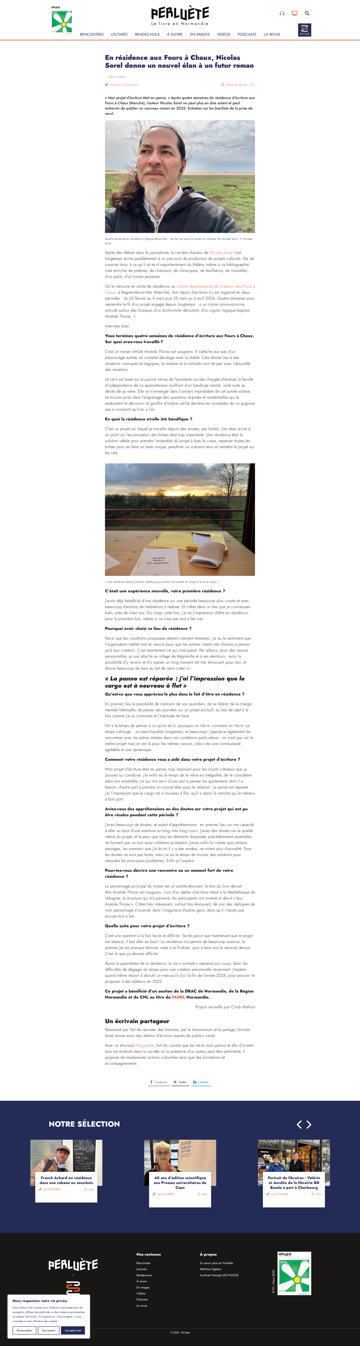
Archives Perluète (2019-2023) (219, 1275)
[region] (49, 1316)
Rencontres (92, 34)
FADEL (178, 997)
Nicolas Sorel (221, 252)
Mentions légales (210, 1269)
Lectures (119, 34)
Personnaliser (24, 1330)
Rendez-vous (147, 34)
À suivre (175, 34)
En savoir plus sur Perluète (216, 1263)
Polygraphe (144, 1045)
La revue (272, 34)
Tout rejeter (49, 1330)
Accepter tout (73, 1330)
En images (200, 34)
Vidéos (223, 34)
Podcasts (247, 34)
